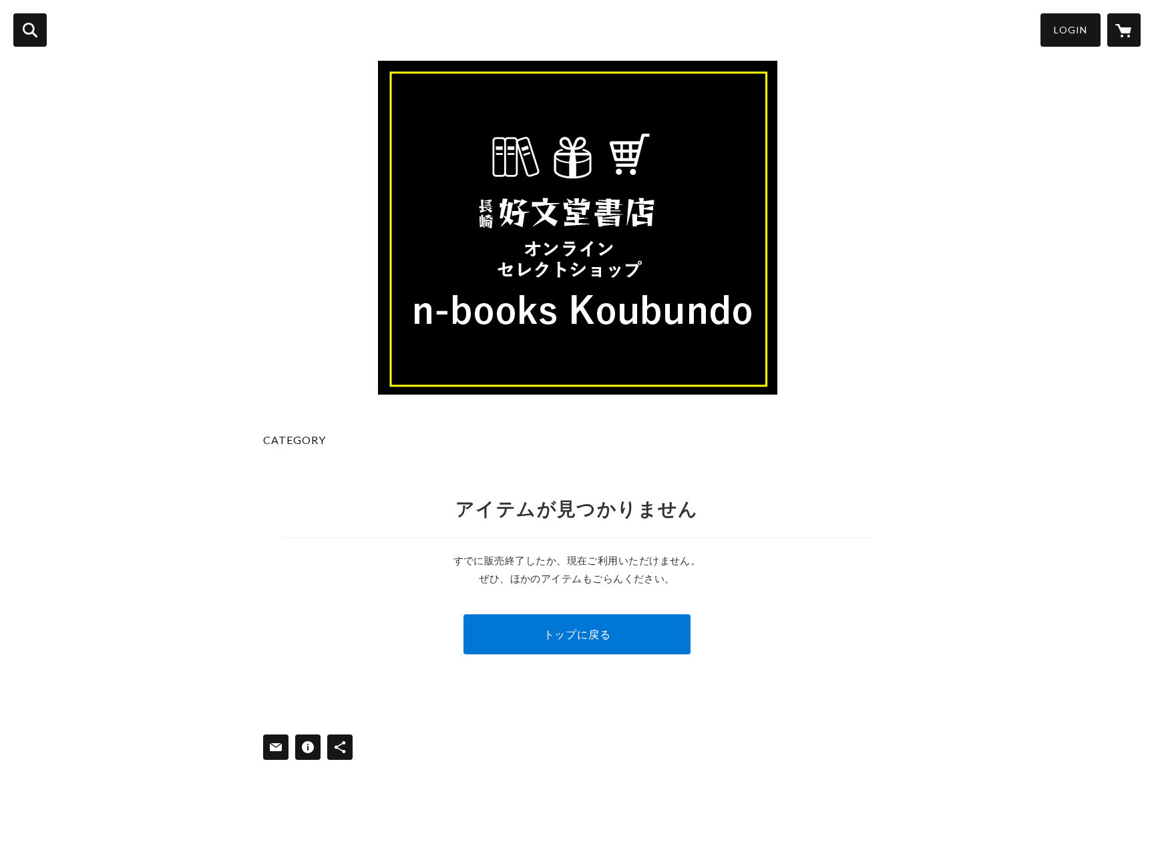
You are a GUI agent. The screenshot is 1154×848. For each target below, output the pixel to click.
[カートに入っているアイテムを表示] (1124, 30)
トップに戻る (577, 634)
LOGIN (1070, 29)
